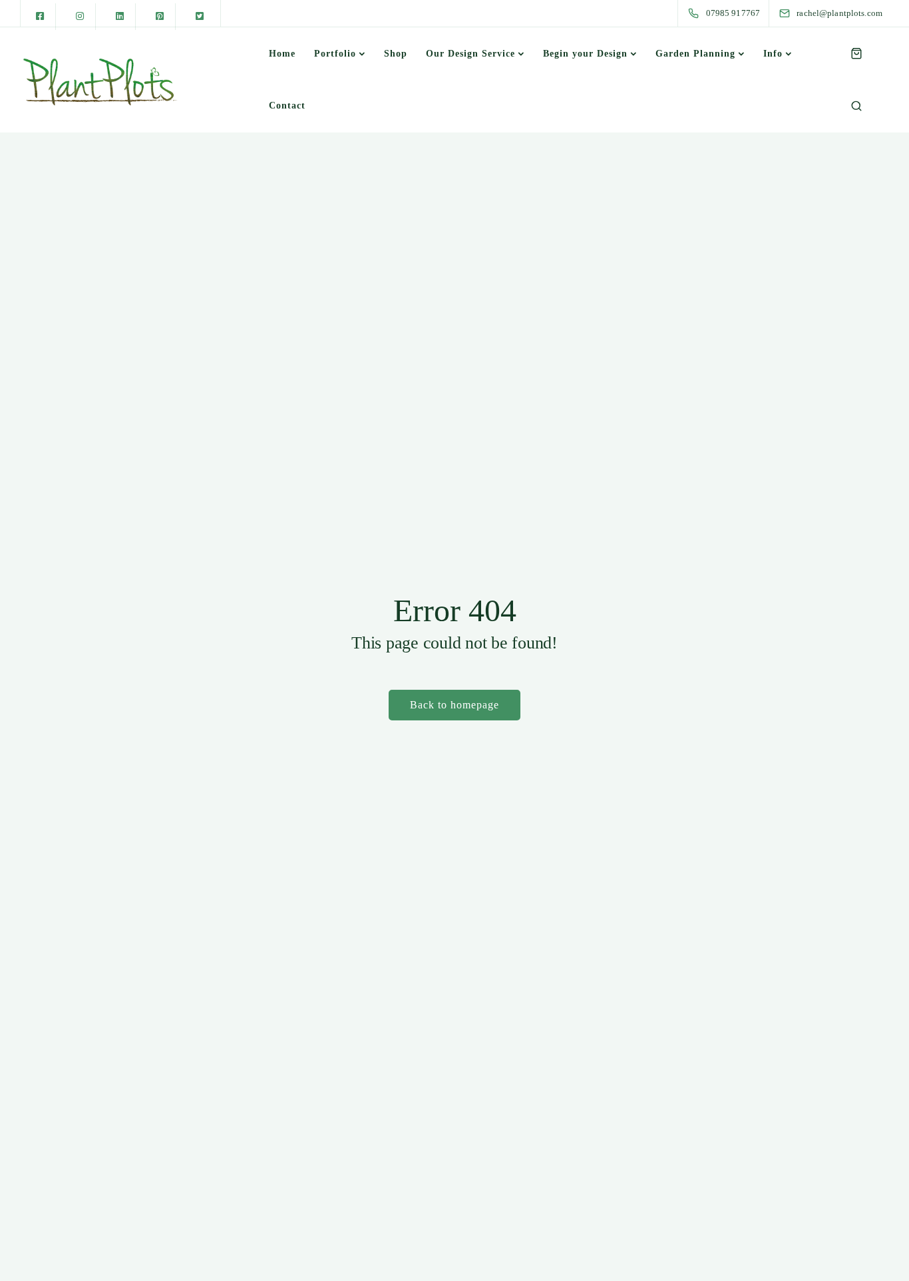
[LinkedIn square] (120, 16)
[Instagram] (80, 16)
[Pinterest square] (160, 16)
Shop (395, 54)
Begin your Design (585, 54)
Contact (287, 106)
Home (282, 54)
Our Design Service (470, 54)
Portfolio (335, 54)
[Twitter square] (200, 16)
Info (773, 54)
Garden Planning (695, 54)
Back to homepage (454, 704)
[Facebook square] (40, 16)
